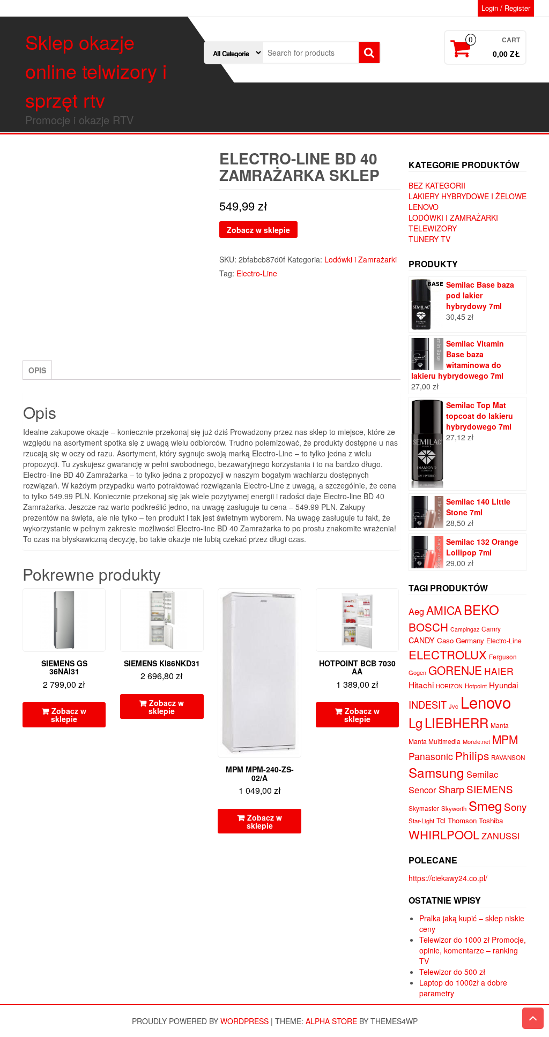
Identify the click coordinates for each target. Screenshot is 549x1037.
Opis (37, 370)
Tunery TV (429, 239)
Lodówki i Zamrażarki (360, 259)
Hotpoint (476, 685)
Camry (491, 628)
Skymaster (424, 808)
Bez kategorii (437, 185)
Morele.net (476, 741)
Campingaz (464, 629)
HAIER (499, 671)
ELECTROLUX (448, 654)
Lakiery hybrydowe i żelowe (467, 196)
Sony (515, 806)
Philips (472, 755)
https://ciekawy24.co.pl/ (448, 878)
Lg (415, 722)
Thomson (462, 820)
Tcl (441, 820)
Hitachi (421, 684)
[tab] (37, 370)
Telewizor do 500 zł (452, 971)
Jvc (453, 706)
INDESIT (428, 704)
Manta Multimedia (435, 741)
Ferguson (503, 656)
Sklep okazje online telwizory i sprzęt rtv (96, 70)
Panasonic (431, 756)
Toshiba (491, 820)
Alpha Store (331, 1021)
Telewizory (433, 228)
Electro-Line (256, 273)
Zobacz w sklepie (258, 229)
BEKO (481, 609)
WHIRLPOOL (444, 834)
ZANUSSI (500, 835)
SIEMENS (489, 788)
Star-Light (421, 820)
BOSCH (428, 627)
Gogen (417, 672)
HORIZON (449, 686)
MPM (505, 739)
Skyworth (453, 808)
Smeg (485, 805)
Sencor (422, 789)
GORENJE (455, 670)
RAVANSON (508, 757)
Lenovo (424, 206)
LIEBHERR (456, 722)
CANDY (422, 640)
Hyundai (503, 684)
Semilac (482, 774)
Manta (500, 725)
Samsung (436, 772)
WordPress (244, 1021)
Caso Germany (460, 640)
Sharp (451, 789)
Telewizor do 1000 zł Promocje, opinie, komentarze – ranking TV (472, 950)
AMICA (444, 610)
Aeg (416, 611)
